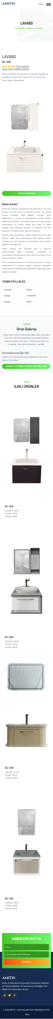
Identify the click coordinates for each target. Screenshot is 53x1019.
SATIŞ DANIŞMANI (26, 193)
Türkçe (40, 4)
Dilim (27, 1014)
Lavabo (39, 28)
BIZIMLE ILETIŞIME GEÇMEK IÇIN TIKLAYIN (26, 366)
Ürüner (30, 28)
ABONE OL (26, 962)
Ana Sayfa (20, 28)
